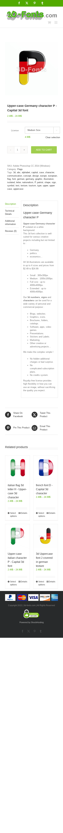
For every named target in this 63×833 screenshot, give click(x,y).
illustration (49, 179)
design (35, 176)
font (14, 179)
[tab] (12, 204)
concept (27, 176)
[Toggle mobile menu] (56, 22)
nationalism (27, 182)
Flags (20, 169)
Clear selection (53, 137)
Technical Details (9, 212)
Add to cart (44, 149)
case (41, 172)
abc (18, 172)
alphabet (26, 172)
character (49, 172)
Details (24, 513)
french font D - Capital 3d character (44, 489)
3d (14, 172)
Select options (13, 514)
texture (24, 185)
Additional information (10, 223)
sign (54, 182)
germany (30, 179)
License (15, 130)
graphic (38, 179)
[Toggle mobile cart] (49, 22)
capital (34, 172)
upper (45, 185)
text (17, 185)
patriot (40, 182)
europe (43, 176)
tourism (32, 185)
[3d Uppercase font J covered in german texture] (45, 536)
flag (9, 179)
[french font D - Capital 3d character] (45, 467)
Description (10, 204)
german (20, 179)
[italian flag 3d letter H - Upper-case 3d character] (17, 467)
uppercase (18, 189)
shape (47, 182)
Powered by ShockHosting (31, 622)
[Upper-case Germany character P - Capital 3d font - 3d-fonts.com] (31, 68)
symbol (10, 185)
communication (14, 176)
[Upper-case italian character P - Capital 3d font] (17, 536)
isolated (11, 182)
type (39, 185)
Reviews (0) (10, 231)
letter (18, 182)
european (52, 176)
